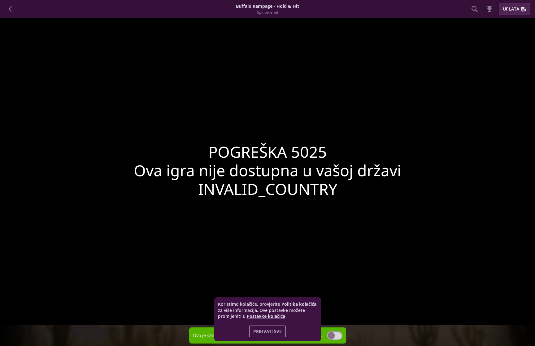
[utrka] (489, 9)
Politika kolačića (298, 304)
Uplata (511, 9)
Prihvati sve (267, 331)
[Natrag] (10, 9)
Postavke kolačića (266, 316)
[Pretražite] (474, 9)
